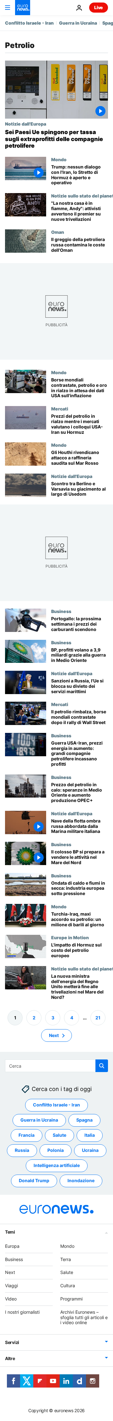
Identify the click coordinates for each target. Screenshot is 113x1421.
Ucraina (90, 1150)
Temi (10, 1231)
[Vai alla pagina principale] (22, 7)
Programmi (71, 1298)
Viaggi (11, 1285)
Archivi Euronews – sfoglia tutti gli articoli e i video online (84, 1317)
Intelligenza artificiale (57, 1165)
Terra (65, 1259)
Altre (10, 1358)
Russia (22, 1150)
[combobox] (56, 1065)
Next (54, 1035)
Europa (12, 1245)
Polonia (55, 1150)
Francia (27, 1135)
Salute (59, 1135)
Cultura (67, 1285)
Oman (57, 231)
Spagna (84, 1120)
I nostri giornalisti (22, 1311)
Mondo (59, 159)
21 (97, 1017)
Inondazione (80, 1180)
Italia (89, 1135)
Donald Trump (34, 1180)
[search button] (101, 1065)
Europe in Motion (70, 937)
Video (11, 1298)
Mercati (59, 408)
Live (98, 7)
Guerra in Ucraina (78, 23)
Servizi (12, 1342)
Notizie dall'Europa (25, 123)
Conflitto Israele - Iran (29, 23)
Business (61, 611)
